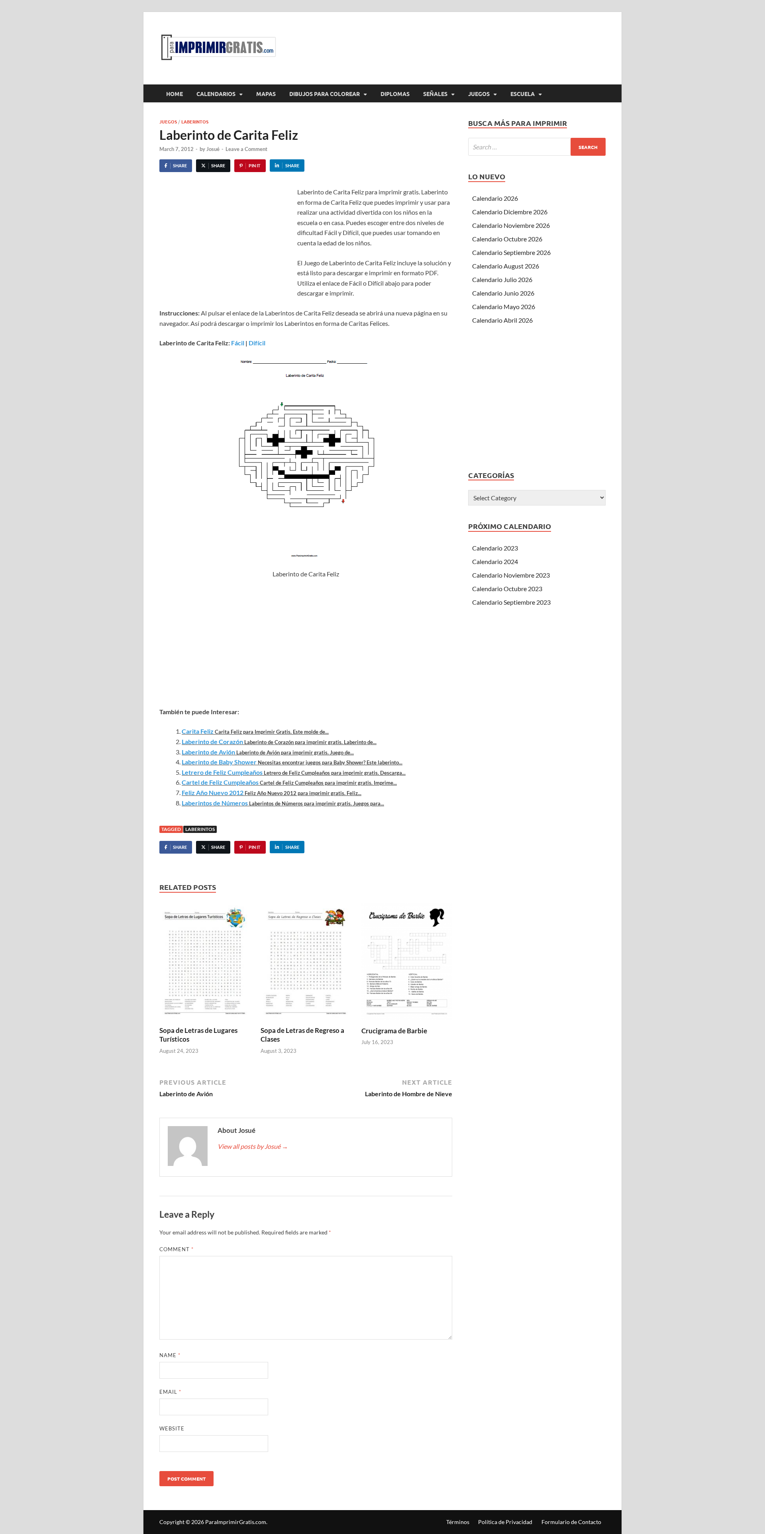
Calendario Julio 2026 (502, 279)
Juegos (479, 93)
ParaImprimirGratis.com (235, 1521)
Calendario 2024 (495, 561)
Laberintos (194, 121)
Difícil (257, 343)
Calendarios (215, 93)
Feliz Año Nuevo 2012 (212, 792)
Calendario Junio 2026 (503, 293)
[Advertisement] (226, 246)
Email (170, 1392)
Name (169, 1355)
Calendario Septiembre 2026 (511, 252)
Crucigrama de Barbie (394, 1031)
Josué (213, 149)
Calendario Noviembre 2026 (511, 225)
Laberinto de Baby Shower (219, 762)
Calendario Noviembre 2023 (511, 575)
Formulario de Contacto (571, 1521)
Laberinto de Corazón (212, 741)
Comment (176, 1249)
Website (171, 1428)
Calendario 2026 (495, 198)
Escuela (522, 93)
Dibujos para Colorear (324, 93)
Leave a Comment (246, 149)
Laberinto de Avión (208, 752)
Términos (457, 1521)
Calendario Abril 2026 (502, 320)
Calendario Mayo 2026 (503, 306)
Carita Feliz (198, 731)
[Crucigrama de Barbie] (406, 963)
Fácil (237, 343)
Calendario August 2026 (505, 266)
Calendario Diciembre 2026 (509, 212)
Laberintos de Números (215, 803)
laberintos (200, 829)
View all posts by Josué (253, 1146)
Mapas (266, 93)
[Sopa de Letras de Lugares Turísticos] (204, 963)
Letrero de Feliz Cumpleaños (222, 772)
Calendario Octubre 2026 (507, 239)
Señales (435, 93)
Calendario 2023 (495, 548)
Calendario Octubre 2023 (507, 588)
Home (174, 93)
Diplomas (395, 93)
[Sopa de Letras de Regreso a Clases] (306, 963)
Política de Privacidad (505, 1521)
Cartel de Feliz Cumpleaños (220, 782)
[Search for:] (537, 147)
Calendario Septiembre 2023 (511, 602)
